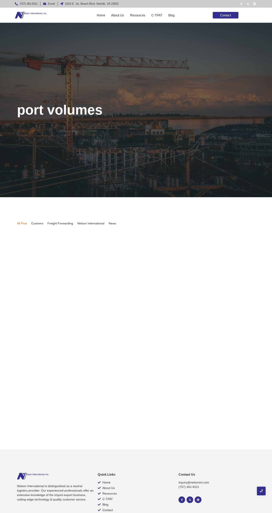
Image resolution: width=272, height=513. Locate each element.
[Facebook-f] (241, 4)
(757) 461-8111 (188, 487)
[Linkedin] (254, 4)
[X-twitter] (248, 4)
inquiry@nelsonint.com (193, 482)
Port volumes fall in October (47, 402)
